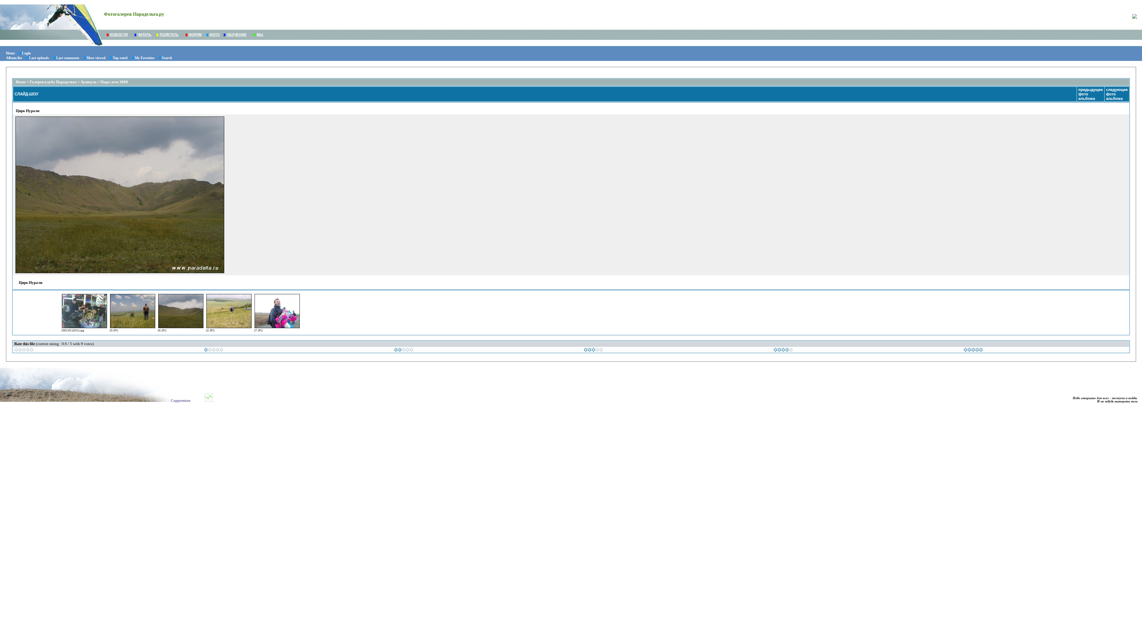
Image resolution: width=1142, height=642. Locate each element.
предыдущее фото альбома (1090, 94)
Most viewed (96, 58)
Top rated (120, 58)
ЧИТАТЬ (144, 35)
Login (26, 53)
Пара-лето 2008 (114, 82)
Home (10, 53)
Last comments (67, 58)
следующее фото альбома (1117, 94)
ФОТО (214, 35)
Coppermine (181, 400)
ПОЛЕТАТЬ (169, 35)
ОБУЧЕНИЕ (237, 35)
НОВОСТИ (119, 35)
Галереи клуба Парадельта (53, 82)
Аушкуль (89, 82)
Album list (14, 58)
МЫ (260, 35)
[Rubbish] (24, 350)
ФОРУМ (195, 35)
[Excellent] (783, 350)
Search (167, 58)
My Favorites (145, 58)
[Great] (973, 350)
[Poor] (213, 350)
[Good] (593, 350)
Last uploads (39, 58)
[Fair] (403, 350)
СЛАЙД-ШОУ (26, 94)
